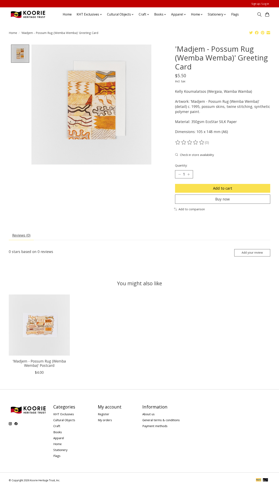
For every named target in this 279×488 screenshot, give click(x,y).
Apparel (58, 438)
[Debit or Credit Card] (265, 480)
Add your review (252, 252)
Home (67, 14)
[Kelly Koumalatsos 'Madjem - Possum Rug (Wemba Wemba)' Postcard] (39, 325)
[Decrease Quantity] (179, 174)
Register (103, 414)
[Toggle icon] (259, 14)
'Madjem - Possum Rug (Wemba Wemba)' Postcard (39, 363)
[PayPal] (258, 480)
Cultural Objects (64, 420)
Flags (235, 14)
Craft (56, 426)
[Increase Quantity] (188, 174)
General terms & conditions (161, 420)
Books (57, 432)
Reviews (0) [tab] (21, 235)
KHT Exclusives (63, 414)
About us (148, 414)
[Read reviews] (190, 142)
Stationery (60, 450)
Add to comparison (192, 209)
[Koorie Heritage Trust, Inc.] (28, 14)
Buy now (222, 199)
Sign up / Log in (260, 4)
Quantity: (181, 165)
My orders (105, 420)
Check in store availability (197, 155)
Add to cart (222, 188)
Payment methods (154, 426)
